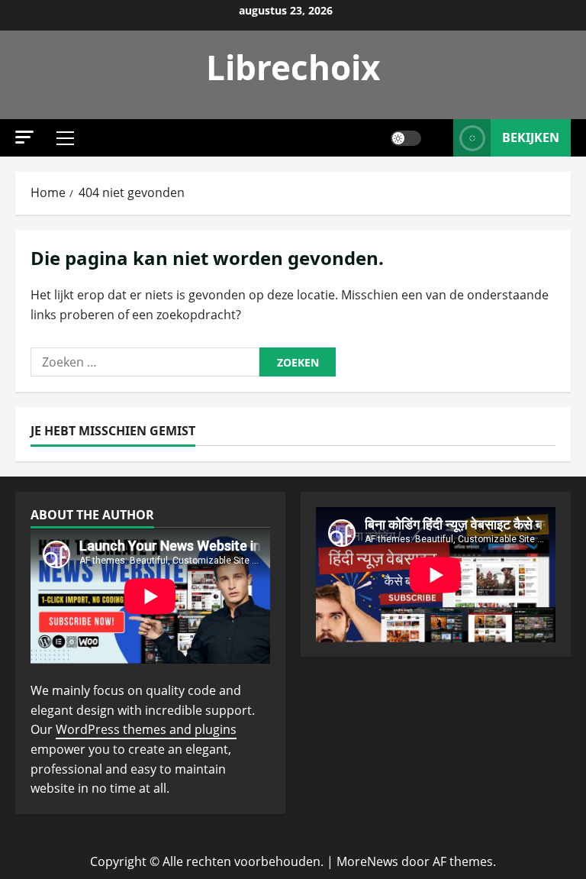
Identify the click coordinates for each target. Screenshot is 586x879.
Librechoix (293, 67)
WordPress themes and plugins (146, 729)
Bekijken (530, 137)
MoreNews (367, 861)
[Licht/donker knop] (406, 138)
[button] (24, 137)
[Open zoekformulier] (437, 138)
